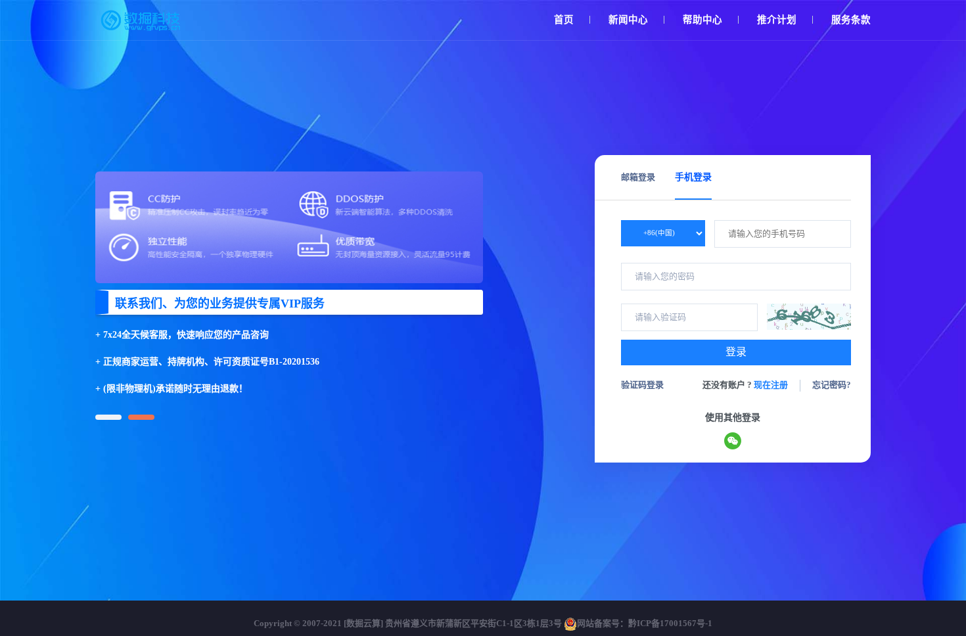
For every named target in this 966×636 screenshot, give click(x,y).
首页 (564, 19)
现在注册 (771, 385)
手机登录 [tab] (693, 177)
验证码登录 (642, 385)
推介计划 (776, 19)
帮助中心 (702, 19)
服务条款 (851, 19)
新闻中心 (628, 19)
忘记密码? (831, 385)
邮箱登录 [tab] (638, 177)
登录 (736, 351)
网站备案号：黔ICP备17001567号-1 (644, 623)
